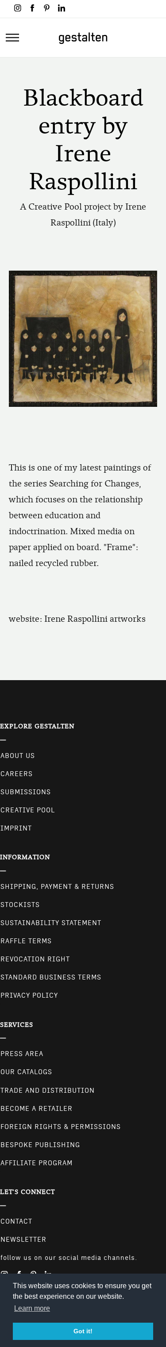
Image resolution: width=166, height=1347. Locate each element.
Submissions (25, 792)
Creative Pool (27, 810)
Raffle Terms (26, 941)
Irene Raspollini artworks (95, 619)
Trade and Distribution (47, 1090)
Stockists (20, 905)
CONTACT (16, 1221)
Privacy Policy (29, 995)
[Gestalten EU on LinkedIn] (61, 7)
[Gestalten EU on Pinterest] (46, 7)
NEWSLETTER (23, 1240)
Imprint (16, 828)
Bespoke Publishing (40, 1145)
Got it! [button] (83, 1331)
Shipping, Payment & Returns (57, 887)
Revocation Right (35, 959)
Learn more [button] (32, 1308)
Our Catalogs (26, 1072)
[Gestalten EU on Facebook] (32, 7)
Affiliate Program (36, 1163)
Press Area (21, 1054)
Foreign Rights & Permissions (60, 1127)
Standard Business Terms (50, 977)
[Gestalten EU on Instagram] (17, 7)
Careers (16, 774)
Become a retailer (36, 1109)
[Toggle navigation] (12, 38)
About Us (17, 756)
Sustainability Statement (50, 923)
